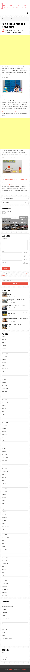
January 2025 (4, 391)
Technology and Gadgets (7, 638)
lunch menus (12, 184)
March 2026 (4, 351)
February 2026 (5, 353)
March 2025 (4, 385)
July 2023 (4, 443)
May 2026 (4, 345)
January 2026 (4, 356)
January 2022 (4, 491)
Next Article (6, 202)
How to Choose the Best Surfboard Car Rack (16, 305)
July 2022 (4, 477)
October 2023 (4, 434)
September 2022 (5, 471)
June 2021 (4, 506)
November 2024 (5, 397)
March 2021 (4, 514)
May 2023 (4, 448)
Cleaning (4, 609)
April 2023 (4, 451)
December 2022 (5, 463)
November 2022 (5, 466)
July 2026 (4, 339)
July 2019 (4, 540)
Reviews (8, 18)
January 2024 (4, 425)
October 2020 (4, 523)
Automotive (4, 603)
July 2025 (4, 374)
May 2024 (4, 414)
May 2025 (4, 379)
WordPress (24, 669)
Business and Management (7, 606)
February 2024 (5, 422)
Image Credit (5, 95)
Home (4, 18)
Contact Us (4, 659)
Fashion (3, 615)
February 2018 (5, 583)
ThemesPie (11, 669)
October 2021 (4, 500)
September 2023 (5, 437)
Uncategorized (5, 644)
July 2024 (4, 408)
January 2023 (4, 460)
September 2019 (5, 537)
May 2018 (4, 575)
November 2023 (5, 431)
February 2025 (5, 388)
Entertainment (5, 612)
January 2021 (4, 517)
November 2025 (5, 362)
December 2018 (5, 555)
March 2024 (4, 420)
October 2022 (4, 468)
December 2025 (5, 359)
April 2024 (4, 417)
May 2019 (4, 546)
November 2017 (5, 592)
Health (3, 621)
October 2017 (4, 595)
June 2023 (4, 445)
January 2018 (4, 586)
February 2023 (5, 457)
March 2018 (4, 580)
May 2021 (4, 509)
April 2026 (4, 348)
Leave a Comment (17, 32)
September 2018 (5, 563)
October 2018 (4, 560)
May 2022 (4, 483)
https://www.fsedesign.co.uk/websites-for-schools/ (14, 111)
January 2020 (4, 534)
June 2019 (4, 543)
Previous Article (9, 198)
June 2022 (4, 480)
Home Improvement (6, 624)
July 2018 (4, 569)
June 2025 (4, 376)
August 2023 (4, 440)
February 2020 (5, 532)
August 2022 (4, 474)
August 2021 (4, 503)
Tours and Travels (5, 641)
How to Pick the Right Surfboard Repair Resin (16, 324)
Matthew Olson (9, 30)
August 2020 (4, 529)
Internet (3, 626)
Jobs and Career (5, 629)
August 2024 (4, 405)
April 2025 (4, 382)
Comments (4, 238)
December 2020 (5, 520)
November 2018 (5, 557)
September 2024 (5, 402)
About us (4, 654)
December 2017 (5, 589)
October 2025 (4, 365)
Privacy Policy (4, 657)
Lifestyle (3, 632)
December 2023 (5, 428)
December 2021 (5, 494)
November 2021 (5, 497)
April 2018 (4, 578)
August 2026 (4, 336)
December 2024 (5, 394)
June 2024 (4, 411)
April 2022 (4, 486)
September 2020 (5, 526)
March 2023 (4, 454)
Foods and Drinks (5, 618)
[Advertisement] (15, 50)
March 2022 (4, 488)
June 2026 (4, 342)
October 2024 (4, 399)
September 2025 (5, 368)
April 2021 (4, 511)
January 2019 (4, 552)
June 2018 (4, 572)
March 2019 (4, 549)
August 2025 (4, 371)
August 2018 (4, 566)
